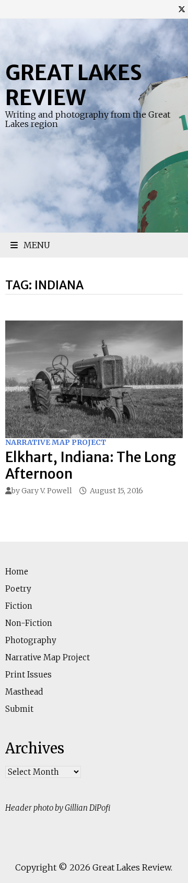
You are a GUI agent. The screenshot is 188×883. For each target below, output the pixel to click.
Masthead (24, 692)
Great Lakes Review (73, 85)
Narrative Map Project (55, 442)
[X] (181, 9)
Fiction (18, 606)
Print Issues (28, 675)
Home (16, 572)
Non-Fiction (28, 623)
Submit (19, 709)
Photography (30, 640)
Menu (35, 245)
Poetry (18, 589)
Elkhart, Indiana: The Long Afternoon (90, 465)
